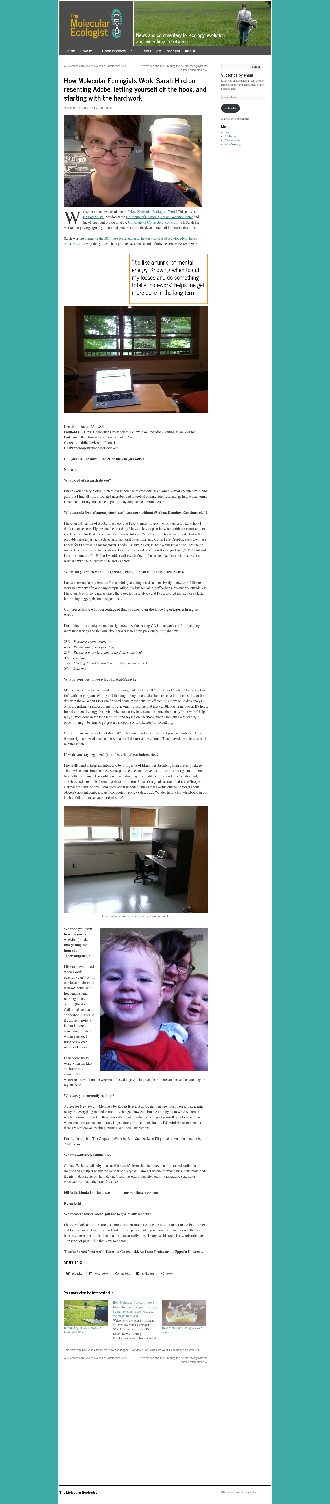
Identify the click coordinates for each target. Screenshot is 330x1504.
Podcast (172, 51)
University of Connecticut (146, 222)
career (98, 1350)
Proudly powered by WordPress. (243, 1492)
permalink (193, 1350)
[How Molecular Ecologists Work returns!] (184, 1313)
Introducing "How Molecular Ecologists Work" (82, 1330)
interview (108, 1350)
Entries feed (231, 136)
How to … (88, 51)
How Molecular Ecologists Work (152, 211)
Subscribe (230, 108)
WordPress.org (233, 144)
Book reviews (114, 51)
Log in (228, 132)
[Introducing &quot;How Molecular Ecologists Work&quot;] (86, 1313)
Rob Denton (105, 107)
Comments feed (233, 140)
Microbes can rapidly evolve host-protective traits (95, 66)
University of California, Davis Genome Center (159, 216)
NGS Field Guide (145, 51)
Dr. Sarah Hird (93, 216)
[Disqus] (136, 1420)
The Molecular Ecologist (78, 1492)
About (190, 51)
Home (69, 51)
